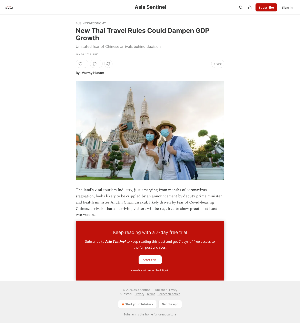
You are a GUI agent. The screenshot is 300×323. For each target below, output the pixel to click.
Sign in (287, 7)
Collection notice (169, 294)
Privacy (139, 294)
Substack (130, 314)
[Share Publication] (250, 7)
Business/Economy (91, 23)
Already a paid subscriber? (150, 270)
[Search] (241, 7)
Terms (151, 294)
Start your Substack (139, 304)
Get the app (170, 304)
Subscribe (266, 7)
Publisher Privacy (165, 290)
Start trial (150, 260)
